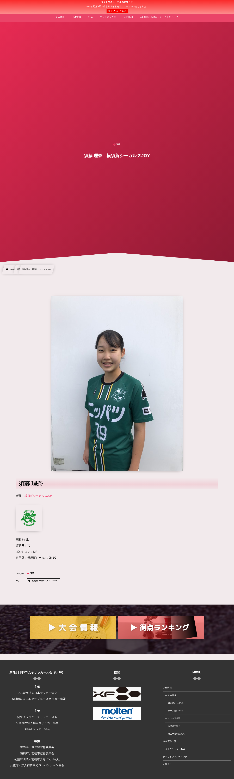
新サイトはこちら (117, 11)
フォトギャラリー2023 (174, 749)
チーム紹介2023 (175, 710)
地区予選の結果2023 (178, 734)
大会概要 (172, 695)
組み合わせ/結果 (175, 703)
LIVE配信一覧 (169, 741)
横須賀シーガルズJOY (38, 495)
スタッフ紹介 (174, 718)
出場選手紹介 (174, 726)
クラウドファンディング (175, 756)
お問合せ (167, 764)
